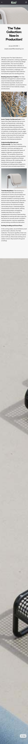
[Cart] (26, 2)
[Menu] (2, 2)
